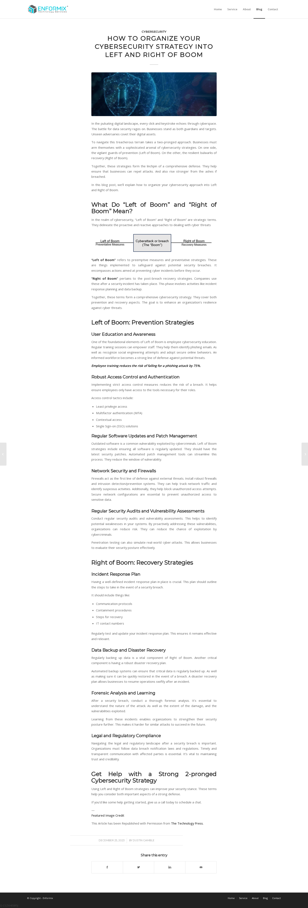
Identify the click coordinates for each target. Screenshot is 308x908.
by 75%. (195, 366)
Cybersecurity (154, 31)
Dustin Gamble (143, 840)
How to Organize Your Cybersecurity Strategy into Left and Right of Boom (154, 47)
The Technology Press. (187, 823)
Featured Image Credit (107, 815)
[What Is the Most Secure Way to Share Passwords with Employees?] (305, 454)
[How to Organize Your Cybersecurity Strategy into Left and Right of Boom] (154, 94)
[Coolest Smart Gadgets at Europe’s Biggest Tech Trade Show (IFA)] (3, 454)
